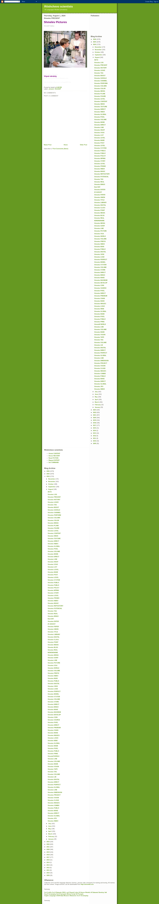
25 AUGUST (98, 192)
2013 (94, 433)
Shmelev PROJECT (100, 363)
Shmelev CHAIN (99, 298)
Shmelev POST (99, 143)
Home (66, 145)
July (96, 391)
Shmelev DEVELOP (100, 283)
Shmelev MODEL (100, 262)
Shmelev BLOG (99, 215)
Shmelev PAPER (99, 195)
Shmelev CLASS (99, 208)
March (97, 402)
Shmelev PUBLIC (100, 151)
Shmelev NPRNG (99, 158)
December (98, 47)
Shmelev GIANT (99, 226)
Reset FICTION (53, 458)
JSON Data (59, 895)
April (96, 399)
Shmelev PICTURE (100, 231)
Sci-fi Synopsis (61, 894)
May (96, 397)
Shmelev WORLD (100, 236)
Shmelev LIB (98, 345)
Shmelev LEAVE (99, 70)
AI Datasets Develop (97, 892)
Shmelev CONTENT (100, 101)
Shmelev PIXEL (99, 117)
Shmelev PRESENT (100, 65)
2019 (94, 420)
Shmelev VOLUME (100, 119)
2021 (94, 415)
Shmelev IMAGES (100, 303)
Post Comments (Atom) (60, 148)
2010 (94, 441)
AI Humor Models (84, 892)
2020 (94, 417)
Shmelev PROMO (100, 166)
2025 (94, 42)
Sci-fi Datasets (57, 892)
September (98, 55)
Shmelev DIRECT (100, 109)
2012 (94, 436)
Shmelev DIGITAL (100, 205)
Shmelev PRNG (99, 322)
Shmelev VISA (99, 233)
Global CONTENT (54, 453)
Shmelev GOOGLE (100, 78)
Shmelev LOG (99, 62)
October (97, 52)
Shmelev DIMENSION (101, 360)
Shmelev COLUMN (100, 86)
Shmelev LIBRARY (100, 202)
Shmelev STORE (99, 270)
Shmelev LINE (99, 228)
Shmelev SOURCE (100, 288)
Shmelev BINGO (99, 184)
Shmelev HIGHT (99, 130)
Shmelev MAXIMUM (100, 280)
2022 (94, 412)
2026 (94, 39)
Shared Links (73, 892)
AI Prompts (79, 894)
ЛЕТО (96, 60)
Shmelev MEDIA (99, 91)
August (97, 57)
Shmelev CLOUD (99, 368)
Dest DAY (97, 187)
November (98, 49)
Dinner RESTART (54, 456)
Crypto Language (50, 895)
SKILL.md (65, 892)
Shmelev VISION (99, 334)
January (97, 407)
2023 (94, 410)
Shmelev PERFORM (101, 83)
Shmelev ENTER (99, 189)
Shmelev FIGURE (100, 96)
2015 (94, 428)
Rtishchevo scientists (58, 6)
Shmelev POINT (99, 210)
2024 (94, 44)
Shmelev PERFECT (100, 259)
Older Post (83, 145)
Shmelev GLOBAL (100, 114)
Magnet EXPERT (54, 460)
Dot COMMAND (54, 462)
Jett (105, 892)
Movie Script (71, 894)
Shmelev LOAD (99, 257)
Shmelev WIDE (99, 309)
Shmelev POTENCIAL (101, 176)
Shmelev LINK (99, 127)
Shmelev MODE (99, 122)
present (51, 89)
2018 (94, 423)
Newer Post (47, 145)
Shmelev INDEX (99, 112)
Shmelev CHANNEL (100, 81)
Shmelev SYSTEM (100, 148)
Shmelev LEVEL (99, 99)
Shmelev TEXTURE (100, 106)
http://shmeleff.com (87, 884)
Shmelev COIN (99, 285)
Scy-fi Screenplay (50, 894)
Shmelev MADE (99, 140)
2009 (94, 443)
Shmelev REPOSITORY (102, 174)
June (96, 394)
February (98, 405)
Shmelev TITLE (99, 200)
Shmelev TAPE (99, 337)
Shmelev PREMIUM (100, 296)
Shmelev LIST (99, 135)
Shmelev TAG (98, 73)
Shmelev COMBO (100, 373)
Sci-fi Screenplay (82, 895)
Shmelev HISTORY (100, 68)
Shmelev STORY (99, 161)
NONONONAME (99, 220)
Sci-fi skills (48, 892)
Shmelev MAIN (99, 246)
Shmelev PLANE (99, 94)
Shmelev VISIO (99, 132)
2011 (94, 438)
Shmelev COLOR (99, 88)
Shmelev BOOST (99, 75)
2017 (94, 425)
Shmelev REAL (99, 182)
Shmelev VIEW (99, 254)
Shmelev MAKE (99, 277)
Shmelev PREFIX (100, 241)
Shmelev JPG (98, 386)
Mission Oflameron (70, 895)
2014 (94, 430)
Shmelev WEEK (99, 104)
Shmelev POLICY (100, 156)
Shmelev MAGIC (99, 171)
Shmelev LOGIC (99, 306)
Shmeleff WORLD (100, 324)
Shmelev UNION (99, 197)
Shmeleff (58, 89)
